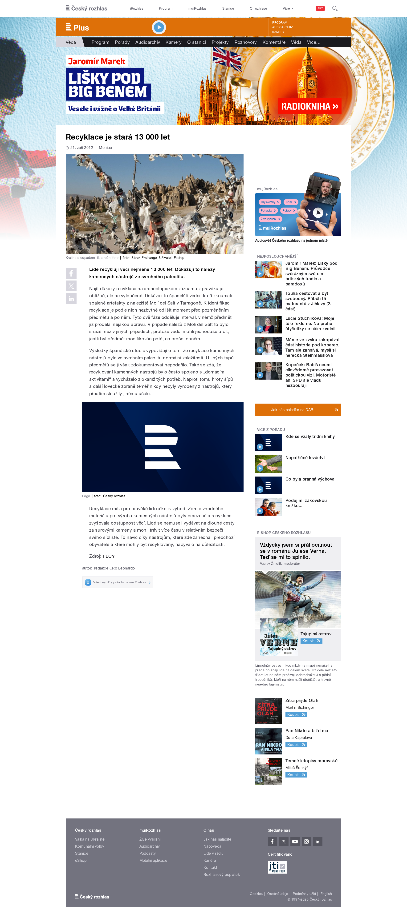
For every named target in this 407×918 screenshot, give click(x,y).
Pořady (122, 42)
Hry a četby (268, 202)
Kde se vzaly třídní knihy (310, 436)
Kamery (278, 32)
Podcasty (147, 853)
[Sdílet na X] (71, 286)
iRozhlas (136, 8)
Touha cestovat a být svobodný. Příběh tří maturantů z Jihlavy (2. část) (308, 301)
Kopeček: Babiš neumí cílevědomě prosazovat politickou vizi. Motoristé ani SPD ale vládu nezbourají (310, 375)
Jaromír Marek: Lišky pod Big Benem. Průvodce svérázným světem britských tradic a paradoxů (311, 273)
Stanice (228, 8)
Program (165, 8)
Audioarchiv (282, 27)
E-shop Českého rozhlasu (284, 533)
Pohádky (266, 210)
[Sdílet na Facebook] (71, 273)
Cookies (256, 894)
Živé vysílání (269, 219)
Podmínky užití (304, 894)
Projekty (220, 42)
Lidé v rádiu (214, 853)
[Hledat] (335, 8)
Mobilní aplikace (153, 860)
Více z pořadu (271, 430)
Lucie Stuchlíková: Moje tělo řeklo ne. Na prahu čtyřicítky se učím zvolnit (310, 323)
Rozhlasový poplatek (222, 874)
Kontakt (210, 867)
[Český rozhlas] (86, 8)
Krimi (289, 202)
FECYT (110, 556)
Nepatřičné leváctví (305, 457)
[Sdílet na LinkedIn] (71, 298)
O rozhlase (258, 8)
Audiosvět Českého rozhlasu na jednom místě (291, 240)
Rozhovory (246, 42)
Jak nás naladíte (218, 839)
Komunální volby (89, 846)
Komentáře (274, 42)
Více (314, 42)
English (326, 894)
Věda (71, 42)
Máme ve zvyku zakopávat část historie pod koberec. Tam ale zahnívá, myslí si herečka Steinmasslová (312, 347)
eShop (80, 860)
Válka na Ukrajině (90, 839)
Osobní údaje (277, 894)
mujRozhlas (197, 8)
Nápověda (212, 846)
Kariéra (210, 860)
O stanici (196, 42)
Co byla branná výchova (310, 479)
